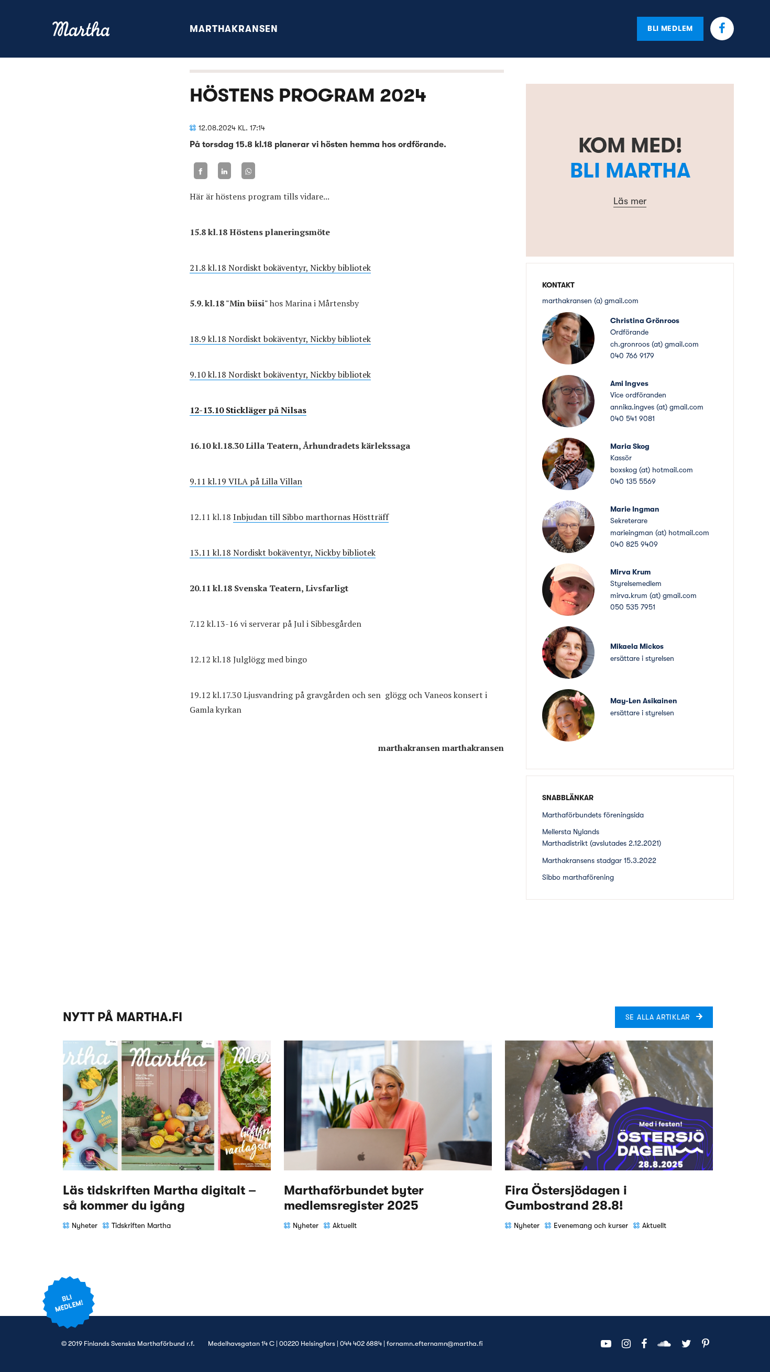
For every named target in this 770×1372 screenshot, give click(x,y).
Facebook (722, 28)
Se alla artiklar (657, 1017)
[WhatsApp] (248, 171)
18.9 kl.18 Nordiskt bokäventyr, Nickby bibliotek (280, 339)
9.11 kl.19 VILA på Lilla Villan (246, 481)
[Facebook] (200, 171)
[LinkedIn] (225, 171)
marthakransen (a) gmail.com (590, 300)
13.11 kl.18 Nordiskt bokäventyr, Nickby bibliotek (283, 552)
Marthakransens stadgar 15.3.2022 (599, 860)
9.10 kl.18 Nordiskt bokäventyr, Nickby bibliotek (280, 374)
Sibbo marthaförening (578, 877)
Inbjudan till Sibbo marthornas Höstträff (311, 517)
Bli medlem (670, 28)
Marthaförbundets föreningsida (593, 815)
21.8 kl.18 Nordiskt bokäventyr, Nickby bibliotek (280, 267)
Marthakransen (234, 29)
